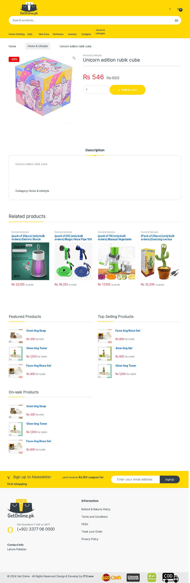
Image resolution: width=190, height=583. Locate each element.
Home (12, 46)
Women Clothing (16, 34)
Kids (29, 34)
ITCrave (88, 576)
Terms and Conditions (94, 516)
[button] (74, 58)
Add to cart (129, 89)
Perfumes (58, 34)
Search (176, 20)
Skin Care (44, 34)
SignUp (169, 479)
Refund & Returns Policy (95, 509)
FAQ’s (84, 524)
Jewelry (72, 34)
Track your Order (91, 531)
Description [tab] (95, 150)
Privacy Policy (89, 539)
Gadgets (86, 34)
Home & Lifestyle (100, 32)
